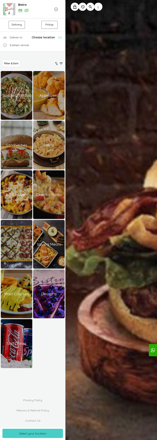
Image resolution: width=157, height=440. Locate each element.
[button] (32, 9)
